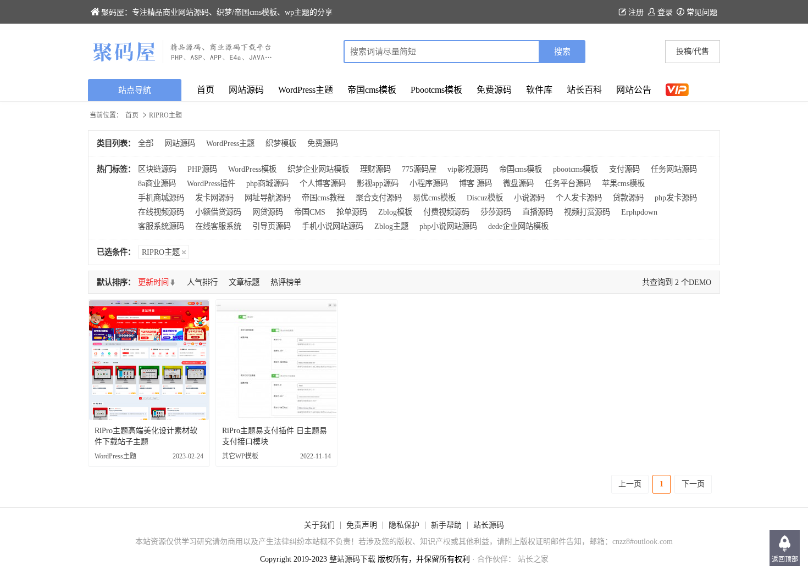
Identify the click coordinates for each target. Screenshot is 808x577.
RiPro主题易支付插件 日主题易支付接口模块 (274, 436)
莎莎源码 (495, 212)
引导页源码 (271, 226)
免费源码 (494, 89)
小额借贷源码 (218, 212)
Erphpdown (639, 212)
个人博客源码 (323, 183)
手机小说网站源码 (332, 226)
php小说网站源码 (448, 226)
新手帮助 (446, 525)
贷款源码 (628, 197)
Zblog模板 (395, 212)
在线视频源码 (161, 212)
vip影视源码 (467, 169)
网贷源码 (267, 212)
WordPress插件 (211, 183)
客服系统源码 (161, 226)
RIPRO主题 (161, 252)
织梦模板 (280, 143)
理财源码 (375, 169)
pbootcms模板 (575, 169)
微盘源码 (518, 183)
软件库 (539, 89)
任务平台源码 (568, 183)
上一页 (629, 484)
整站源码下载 (352, 559)
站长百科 (584, 89)
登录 (665, 12)
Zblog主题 (391, 226)
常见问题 (702, 12)
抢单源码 (351, 212)
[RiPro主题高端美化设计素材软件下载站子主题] (149, 360)
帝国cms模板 (371, 89)
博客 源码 (475, 183)
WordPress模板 (252, 169)
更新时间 (153, 282)
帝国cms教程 (323, 197)
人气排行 (202, 282)
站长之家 (533, 559)
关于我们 (319, 525)
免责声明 (361, 525)
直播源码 (537, 212)
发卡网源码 (214, 197)
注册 (636, 12)
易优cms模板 (434, 197)
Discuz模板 (485, 197)
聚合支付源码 (379, 197)
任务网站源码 (674, 169)
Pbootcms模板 (436, 89)
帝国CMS (309, 212)
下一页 (693, 484)
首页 (205, 89)
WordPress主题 (305, 89)
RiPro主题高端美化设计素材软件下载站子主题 (146, 436)
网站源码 (246, 89)
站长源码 (488, 525)
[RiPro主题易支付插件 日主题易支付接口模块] (276, 360)
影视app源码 (378, 183)
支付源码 (624, 169)
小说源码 (529, 197)
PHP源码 (202, 169)
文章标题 (244, 282)
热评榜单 (285, 282)
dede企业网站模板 (518, 226)
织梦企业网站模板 (318, 169)
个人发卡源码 (579, 197)
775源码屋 (419, 169)
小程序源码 (428, 183)
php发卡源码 (676, 197)
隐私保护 (404, 525)
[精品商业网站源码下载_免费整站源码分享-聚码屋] (246, 51)
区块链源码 (157, 169)
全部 (145, 143)
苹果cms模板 (623, 183)
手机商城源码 (161, 197)
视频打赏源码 (587, 212)
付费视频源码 (446, 212)
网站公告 (633, 89)
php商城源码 (267, 183)
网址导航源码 (268, 197)
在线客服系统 (218, 226)
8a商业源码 (157, 183)
